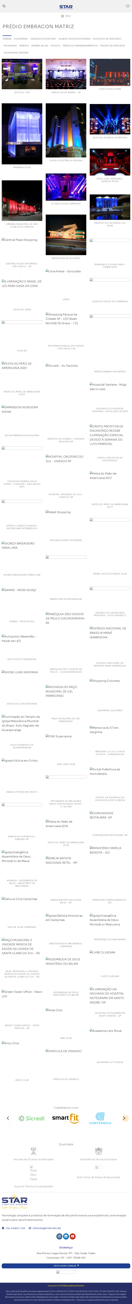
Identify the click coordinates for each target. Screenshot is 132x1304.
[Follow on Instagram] (59, 1236)
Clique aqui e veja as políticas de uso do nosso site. (97, 1300)
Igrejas (24, 45)
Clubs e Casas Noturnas (74, 38)
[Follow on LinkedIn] (66, 1236)
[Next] (124, 1118)
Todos (7, 38)
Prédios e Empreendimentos (80, 45)
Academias (21, 38)
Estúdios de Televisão (107, 38)
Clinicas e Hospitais (43, 38)
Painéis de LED (39, 45)
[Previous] (8, 1118)
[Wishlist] (127, 6)
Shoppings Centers (16, 52)
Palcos (55, 45)
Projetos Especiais (112, 45)
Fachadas (10, 45)
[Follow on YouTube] (73, 1236)
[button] (4, 6)
